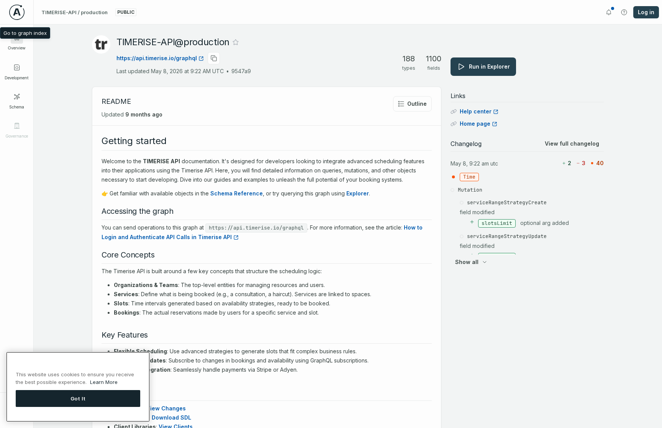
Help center (476, 111)
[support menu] (624, 12)
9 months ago (143, 114)
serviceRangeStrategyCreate (507, 202)
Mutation (470, 190)
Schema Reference (236, 193)
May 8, (459, 163)
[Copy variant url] (214, 58)
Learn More (104, 382)
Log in (646, 12)
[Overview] (17, 37)
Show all (466, 262)
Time (469, 177)
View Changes (166, 408)
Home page (475, 123)
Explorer (357, 193)
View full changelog (572, 143)
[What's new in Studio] (609, 12)
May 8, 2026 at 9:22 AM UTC (187, 71)
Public (125, 12)
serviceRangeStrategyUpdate (507, 236)
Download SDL (171, 417)
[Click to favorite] (235, 42)
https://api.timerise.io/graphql (156, 58)
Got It (78, 398)
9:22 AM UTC (483, 163)
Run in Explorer (489, 66)
